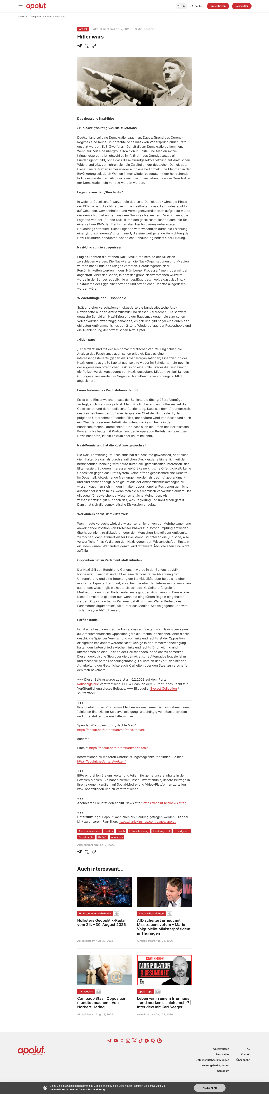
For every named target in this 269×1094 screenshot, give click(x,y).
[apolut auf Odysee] (153, 1040)
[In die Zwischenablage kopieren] (93, 45)
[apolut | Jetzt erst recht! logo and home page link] (36, 6)
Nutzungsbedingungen (215, 1065)
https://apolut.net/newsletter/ (164, 803)
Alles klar (210, 1088)
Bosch (121, 831)
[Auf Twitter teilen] (86, 851)
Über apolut (243, 1059)
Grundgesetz (182, 831)
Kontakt (245, 1054)
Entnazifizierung (138, 831)
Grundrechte (86, 837)
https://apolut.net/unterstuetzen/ (101, 761)
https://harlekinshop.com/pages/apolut (147, 821)
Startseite (22, 16)
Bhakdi (109, 831)
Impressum (222, 1070)
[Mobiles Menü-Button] (20, 6)
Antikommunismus (89, 831)
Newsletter (242, 6)
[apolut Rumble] (147, 1040)
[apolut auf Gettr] (122, 1040)
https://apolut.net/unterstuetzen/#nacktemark (111, 730)
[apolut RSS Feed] (159, 1040)
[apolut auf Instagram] (128, 1040)
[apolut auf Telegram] (109, 1040)
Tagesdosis (86, 991)
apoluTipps (145, 991)
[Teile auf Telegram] (80, 45)
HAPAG (102, 837)
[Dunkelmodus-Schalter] (181, 6)
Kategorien (36, 16)
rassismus (117, 837)
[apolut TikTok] (140, 1040)
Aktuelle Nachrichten (151, 913)
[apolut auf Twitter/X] (134, 1040)
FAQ (248, 1048)
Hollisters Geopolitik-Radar (95, 913)
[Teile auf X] (86, 45)
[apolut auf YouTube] (115, 1040)
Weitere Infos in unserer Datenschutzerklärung (77, 1089)
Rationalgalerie (88, 684)
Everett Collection (163, 688)
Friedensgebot (161, 831)
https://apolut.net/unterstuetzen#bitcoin (119, 748)
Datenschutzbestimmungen (212, 1059)
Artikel (48, 16)
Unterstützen (218, 6)
